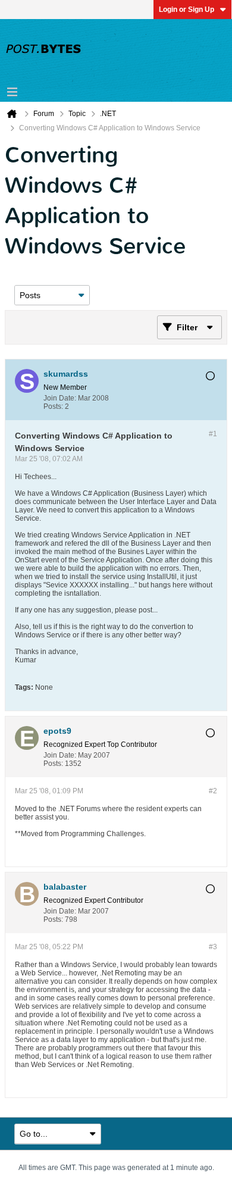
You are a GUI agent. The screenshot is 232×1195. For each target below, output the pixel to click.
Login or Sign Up (186, 9)
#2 (213, 791)
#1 (213, 434)
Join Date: (59, 398)
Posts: (53, 406)
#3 (213, 947)
